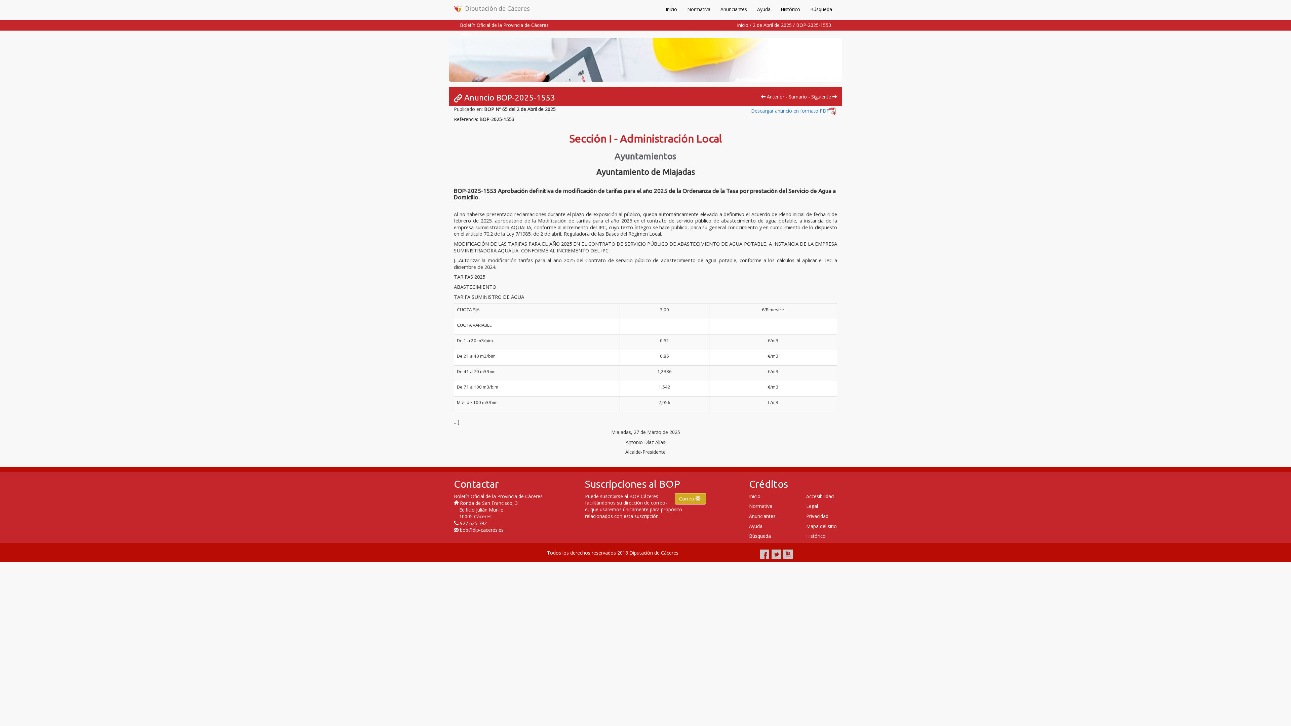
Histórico (790, 9)
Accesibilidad (820, 496)
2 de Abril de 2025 (772, 25)
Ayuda (764, 9)
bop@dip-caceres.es (482, 530)
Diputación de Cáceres (497, 8)
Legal (812, 506)
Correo (687, 498)
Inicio (671, 9)
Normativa (698, 9)
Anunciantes (733, 9)
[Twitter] (776, 554)
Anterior (775, 96)
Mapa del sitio (821, 526)
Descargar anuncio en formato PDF (790, 111)
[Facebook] (764, 554)
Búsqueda (821, 9)
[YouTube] (788, 554)
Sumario (798, 96)
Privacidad (817, 516)
